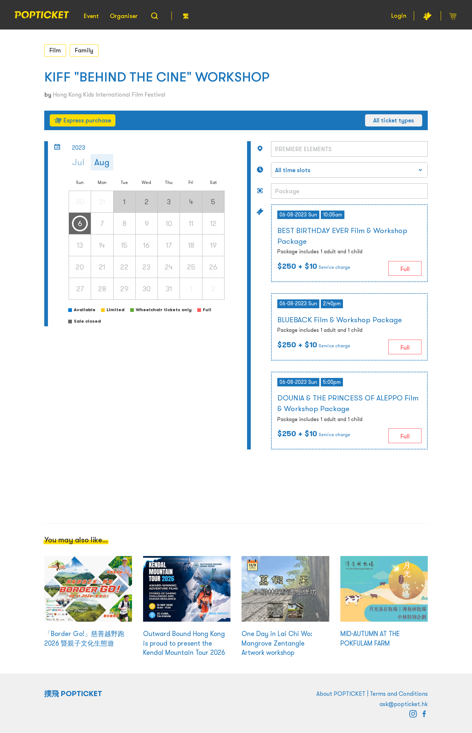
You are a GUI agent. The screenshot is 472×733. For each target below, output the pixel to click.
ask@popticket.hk (403, 704)
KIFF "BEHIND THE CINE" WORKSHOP (157, 77)
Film (55, 50)
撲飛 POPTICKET (73, 693)
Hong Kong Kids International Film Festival (109, 94)
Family (84, 50)
